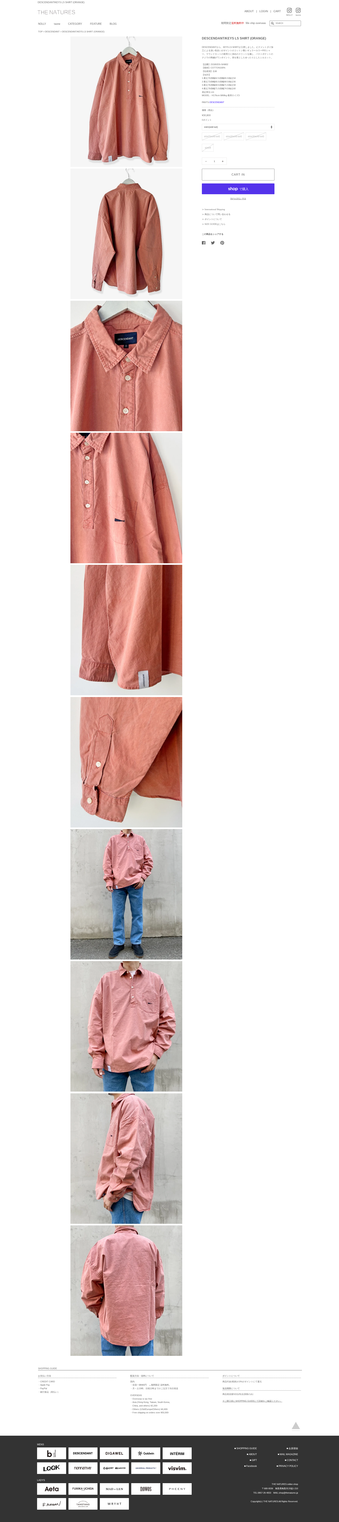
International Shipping (215, 209)
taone (57, 23)
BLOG (113, 23)
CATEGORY (75, 23)
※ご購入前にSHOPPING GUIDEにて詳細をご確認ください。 (252, 1401)
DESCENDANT (52, 31)
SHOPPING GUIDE (246, 1448)
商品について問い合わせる (218, 214)
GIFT (254, 1460)
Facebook (251, 1466)
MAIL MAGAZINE (289, 1454)
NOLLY (42, 23)
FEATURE (96, 23)
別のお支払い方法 (238, 199)
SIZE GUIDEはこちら (215, 224)
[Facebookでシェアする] (205, 243)
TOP (40, 31)
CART (277, 11)
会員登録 (293, 1448)
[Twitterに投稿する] (214, 243)
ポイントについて (213, 219)
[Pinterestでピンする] (223, 243)
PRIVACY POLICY (288, 1466)
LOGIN (263, 11)
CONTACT (292, 1460)
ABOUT (249, 11)
